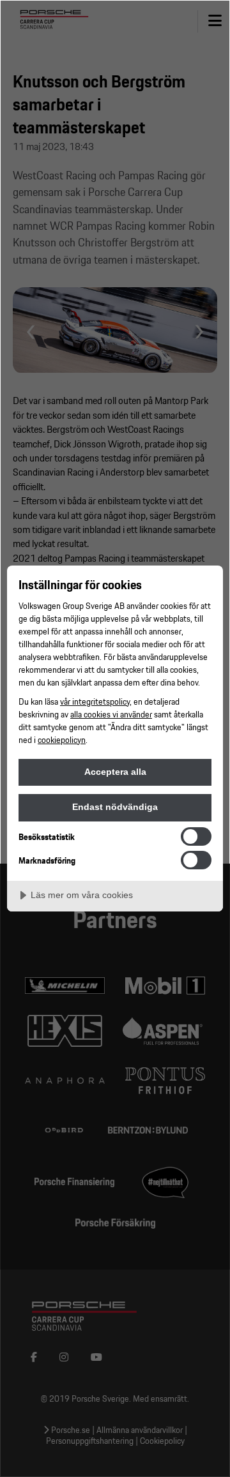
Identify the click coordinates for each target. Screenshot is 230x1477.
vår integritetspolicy (95, 701)
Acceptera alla (115, 772)
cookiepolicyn (62, 739)
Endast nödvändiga (115, 807)
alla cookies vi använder (111, 714)
